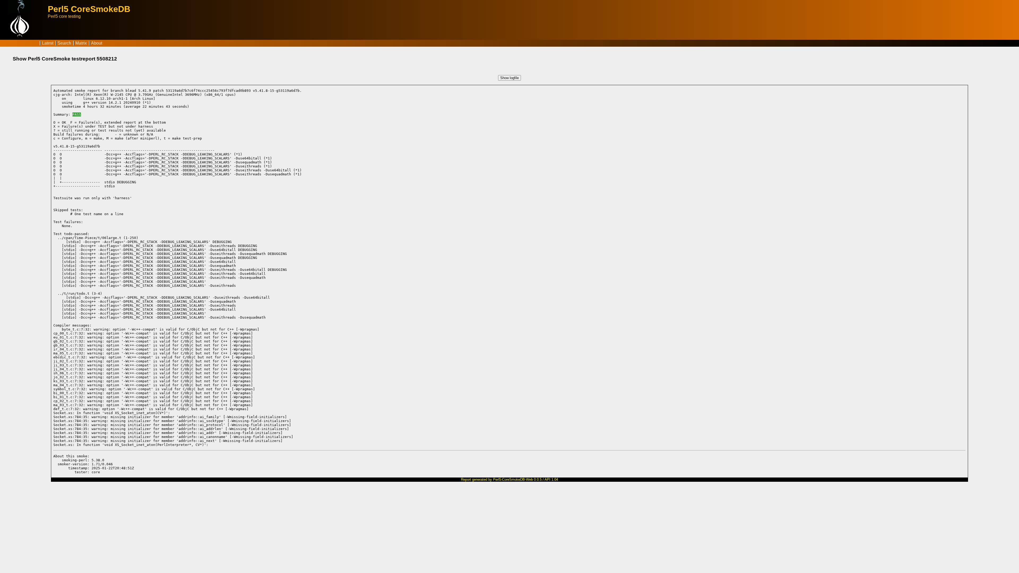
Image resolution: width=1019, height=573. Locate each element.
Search (64, 43)
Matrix (81, 43)
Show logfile (509, 78)
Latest (47, 43)
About (96, 43)
